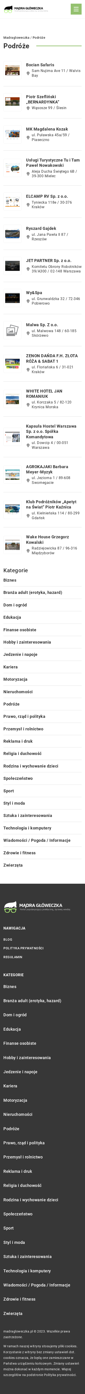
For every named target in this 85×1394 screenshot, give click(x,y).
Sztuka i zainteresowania (27, 815)
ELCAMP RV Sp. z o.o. (47, 196)
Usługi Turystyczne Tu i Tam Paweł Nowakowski (53, 163)
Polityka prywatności (23, 948)
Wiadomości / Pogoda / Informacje (36, 840)
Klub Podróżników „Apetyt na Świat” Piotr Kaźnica (51, 504)
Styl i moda (14, 803)
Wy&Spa (34, 292)
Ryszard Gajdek (41, 228)
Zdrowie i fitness (19, 852)
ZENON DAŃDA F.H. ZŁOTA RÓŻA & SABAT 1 (52, 358)
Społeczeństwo (18, 778)
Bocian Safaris (40, 64)
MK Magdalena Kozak (47, 129)
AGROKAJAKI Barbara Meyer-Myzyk (47, 469)
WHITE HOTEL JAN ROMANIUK (44, 394)
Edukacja (12, 617)
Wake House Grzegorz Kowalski (47, 539)
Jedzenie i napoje (20, 654)
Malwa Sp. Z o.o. (42, 324)
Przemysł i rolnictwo (23, 729)
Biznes (9, 580)
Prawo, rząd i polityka (24, 716)
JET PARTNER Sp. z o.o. (48, 260)
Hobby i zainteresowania (27, 642)
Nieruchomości (18, 691)
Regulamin (12, 957)
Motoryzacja (15, 679)
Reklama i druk (18, 741)
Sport (8, 790)
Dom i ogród (15, 605)
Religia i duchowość (22, 753)
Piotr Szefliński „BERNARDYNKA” (42, 99)
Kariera (10, 667)
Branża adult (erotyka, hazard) (32, 592)
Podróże (11, 704)
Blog (7, 939)
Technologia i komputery (27, 828)
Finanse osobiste (19, 629)
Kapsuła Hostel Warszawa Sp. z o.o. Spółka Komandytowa (51, 431)
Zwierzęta (13, 865)
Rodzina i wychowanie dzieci (30, 766)
